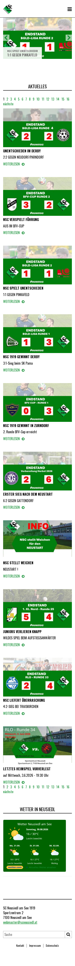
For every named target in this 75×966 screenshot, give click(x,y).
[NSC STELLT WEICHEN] (37, 540)
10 (38, 99)
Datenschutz (52, 945)
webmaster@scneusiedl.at (20, 922)
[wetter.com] (14, 868)
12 (47, 99)
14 (57, 99)
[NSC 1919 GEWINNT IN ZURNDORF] (37, 402)
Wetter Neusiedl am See (35, 824)
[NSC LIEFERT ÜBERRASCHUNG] (37, 677)
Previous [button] (6, 38)
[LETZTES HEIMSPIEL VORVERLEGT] (37, 746)
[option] (37, 38)
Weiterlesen (12, 164)
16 (67, 99)
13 (52, 99)
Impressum (35, 945)
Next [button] (69, 38)
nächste (8, 103)
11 (43, 99)
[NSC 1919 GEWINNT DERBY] (37, 334)
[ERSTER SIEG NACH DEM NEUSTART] (37, 471)
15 (62, 99)
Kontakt (20, 945)
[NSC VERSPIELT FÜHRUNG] (37, 196)
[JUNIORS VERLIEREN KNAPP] (37, 609)
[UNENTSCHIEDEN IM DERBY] (37, 128)
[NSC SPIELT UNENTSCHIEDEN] (37, 265)
